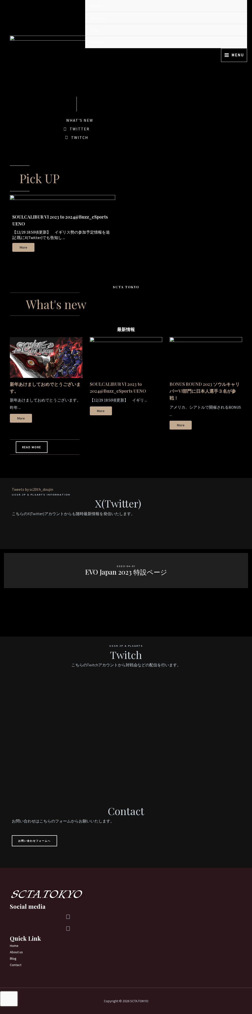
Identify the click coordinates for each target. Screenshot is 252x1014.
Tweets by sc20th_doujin (32, 489)
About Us (97, 17)
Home (95, 5)
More (23, 247)
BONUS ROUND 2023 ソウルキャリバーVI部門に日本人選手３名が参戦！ (205, 391)
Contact (97, 42)
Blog (94, 30)
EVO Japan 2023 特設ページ (126, 571)
